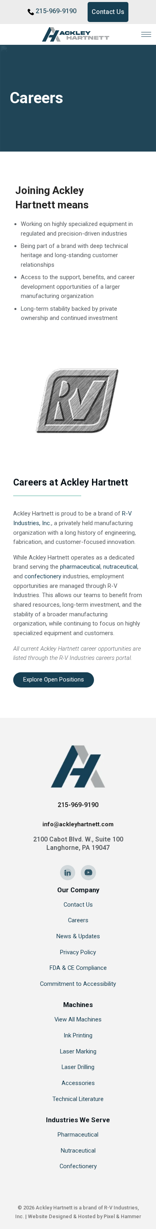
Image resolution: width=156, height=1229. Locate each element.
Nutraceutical (78, 1150)
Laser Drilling (78, 1067)
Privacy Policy (78, 952)
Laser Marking (78, 1051)
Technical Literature (78, 1099)
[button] (146, 34)
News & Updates (78, 936)
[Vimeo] (88, 872)
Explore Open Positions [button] (53, 679)
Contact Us (108, 12)
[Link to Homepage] (78, 34)
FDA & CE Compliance (78, 967)
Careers (78, 920)
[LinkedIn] (67, 872)
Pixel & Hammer (122, 1216)
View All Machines (78, 1019)
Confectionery (78, 1166)
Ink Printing (78, 1035)
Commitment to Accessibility (78, 983)
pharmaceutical (80, 566)
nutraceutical (120, 566)
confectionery (42, 576)
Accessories (78, 1083)
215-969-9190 (56, 11)
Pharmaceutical (78, 1134)
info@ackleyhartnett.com (78, 824)
